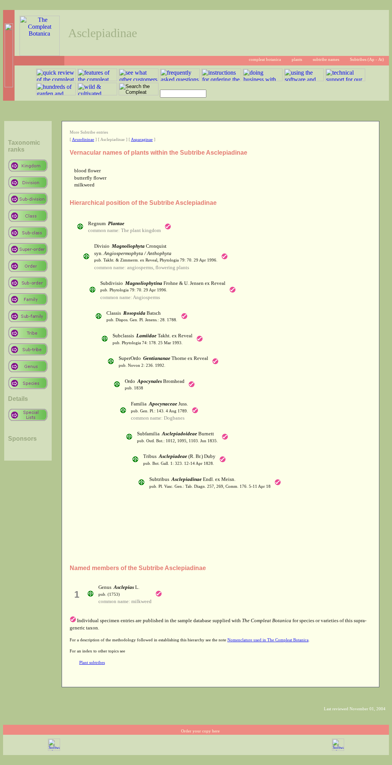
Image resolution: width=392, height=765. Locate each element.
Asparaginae (142, 139)
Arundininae (83, 139)
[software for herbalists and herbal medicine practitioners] (338, 749)
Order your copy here (200, 731)
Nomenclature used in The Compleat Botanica (268, 640)
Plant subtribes (92, 662)
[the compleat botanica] (40, 54)
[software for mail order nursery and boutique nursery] (54, 749)
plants (297, 59)
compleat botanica (265, 59)
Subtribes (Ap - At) (367, 59)
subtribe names (326, 59)
